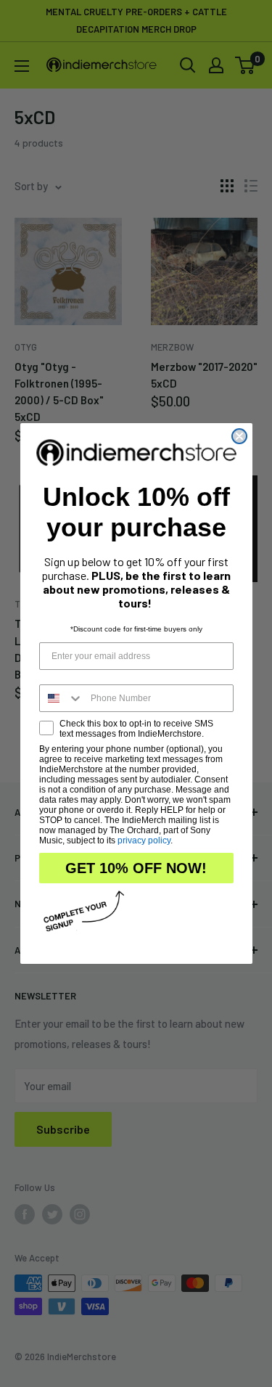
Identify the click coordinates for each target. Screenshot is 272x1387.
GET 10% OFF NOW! (136, 868)
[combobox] (61, 698)
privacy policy (144, 840)
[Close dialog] (239, 436)
